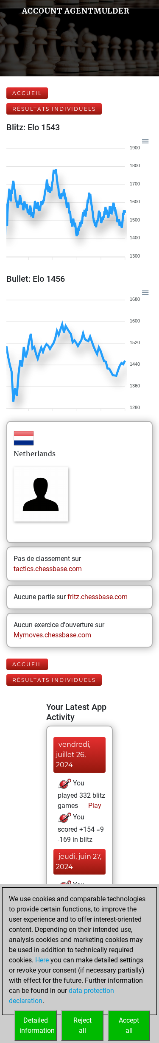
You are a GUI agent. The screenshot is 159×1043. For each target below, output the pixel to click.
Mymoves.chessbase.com (52, 635)
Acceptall (129, 1025)
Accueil (27, 93)
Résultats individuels (54, 109)
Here (42, 960)
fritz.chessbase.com (97, 597)
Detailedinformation (37, 1025)
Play (93, 806)
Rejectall (82, 1025)
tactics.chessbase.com (48, 569)
